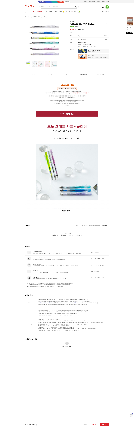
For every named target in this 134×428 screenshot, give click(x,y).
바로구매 (104, 424)
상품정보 (33, 74)
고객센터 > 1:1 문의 (72, 303)
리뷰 (50, 74)
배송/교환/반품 (83, 74)
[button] (107, 24)
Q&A (67, 74)
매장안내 (103, 1)
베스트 (45, 12)
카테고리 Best (100, 74)
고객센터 (107, 1)
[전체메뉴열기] (26, 11)
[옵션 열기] (103, 420)
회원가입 (85, 1)
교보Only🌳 (77, 12)
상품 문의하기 (105, 225)
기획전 (128, 29)
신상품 (50, 12)
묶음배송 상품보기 (92, 46)
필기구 (29, 16)
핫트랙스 (43, 7)
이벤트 (55, 12)
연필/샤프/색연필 (36, 16)
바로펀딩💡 (61, 12)
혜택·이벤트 (129, 27)
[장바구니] (103, 7)
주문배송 (98, 1)
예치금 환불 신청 (130, 32)
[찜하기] (77, 424)
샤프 (44, 16)
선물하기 (84, 424)
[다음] (63, 40)
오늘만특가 (39, 12)
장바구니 (94, 424)
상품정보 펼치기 (66, 211)
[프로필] (107, 7)
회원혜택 (93, 1)
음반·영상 (32, 12)
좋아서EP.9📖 (69, 12)
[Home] (25, 16)
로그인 (90, 1)
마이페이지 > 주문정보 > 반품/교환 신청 (46, 303)
